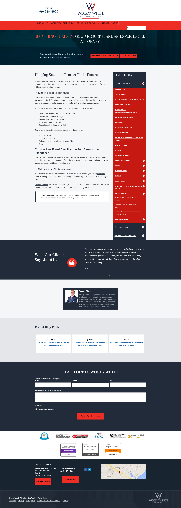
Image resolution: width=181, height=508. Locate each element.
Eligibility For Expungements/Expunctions (126, 111)
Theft (116, 207)
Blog (98, 23)
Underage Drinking (120, 214)
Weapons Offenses (122, 155)
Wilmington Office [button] (43, 481)
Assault (118, 166)
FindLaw (65, 501)
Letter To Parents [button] (128, 56)
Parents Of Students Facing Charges (125, 204)
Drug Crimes (120, 181)
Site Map (21, 501)
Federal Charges (121, 219)
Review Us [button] (71, 479)
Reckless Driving (121, 133)
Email (74, 381)
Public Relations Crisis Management (129, 100)
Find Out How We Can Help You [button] (104, 56)
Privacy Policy (30, 501)
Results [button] (105, 23)
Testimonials (120, 94)
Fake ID (42, 135)
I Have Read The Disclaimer (46, 409)
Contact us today (42, 185)
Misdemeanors (121, 171)
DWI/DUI (118, 176)
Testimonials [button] (68, 23)
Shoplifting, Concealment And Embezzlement (128, 211)
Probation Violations (124, 117)
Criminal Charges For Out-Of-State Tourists (129, 139)
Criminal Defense (122, 83)
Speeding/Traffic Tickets (125, 128)
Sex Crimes (119, 122)
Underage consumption (48, 138)
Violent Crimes (121, 145)
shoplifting (69, 141)
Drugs (41, 144)
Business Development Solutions (48, 501)
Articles (79, 23)
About (45, 23)
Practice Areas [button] (55, 23)
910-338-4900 (48, 12)
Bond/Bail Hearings (123, 105)
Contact (114, 23)
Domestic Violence (122, 161)
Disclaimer (39, 405)
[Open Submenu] (143, 83)
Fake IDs (117, 201)
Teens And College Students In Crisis (125, 197)
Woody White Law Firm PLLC (25, 498)
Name (37, 381)
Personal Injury (121, 227)
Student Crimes (121, 194)
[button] (179, 494)
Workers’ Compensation (125, 235)
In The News (90, 23)
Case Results (120, 89)
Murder (118, 150)
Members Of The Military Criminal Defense (128, 187)
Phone (112, 381)
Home (38, 23)
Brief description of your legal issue (48, 391)
